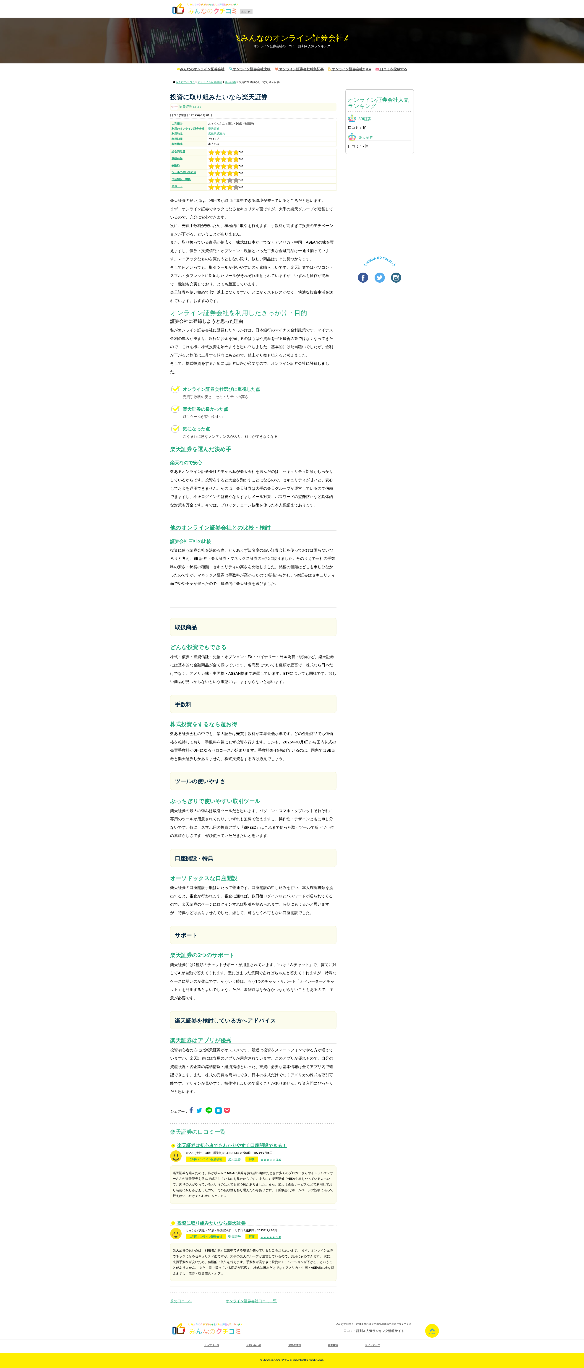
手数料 (176, 165)
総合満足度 (178, 151)
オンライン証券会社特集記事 (301, 69)
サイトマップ (372, 1345)
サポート (177, 186)
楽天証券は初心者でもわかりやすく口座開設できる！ (232, 1145)
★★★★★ (271, 1237)
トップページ (211, 1345)
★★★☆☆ (271, 1160)
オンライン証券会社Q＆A (351, 69)
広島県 (212, 133)
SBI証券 (364, 119)
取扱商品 (177, 158)
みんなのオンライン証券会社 (292, 38)
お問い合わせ (253, 1345)
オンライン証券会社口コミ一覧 (251, 1301)
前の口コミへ (181, 1301)
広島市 (221, 133)
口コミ (191, 107)
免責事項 (333, 1345)
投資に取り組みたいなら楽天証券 (211, 1222)
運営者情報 (294, 1345)
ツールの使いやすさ (184, 172)
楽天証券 (213, 128)
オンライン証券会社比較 (251, 69)
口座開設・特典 (181, 179)
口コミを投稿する (393, 69)
